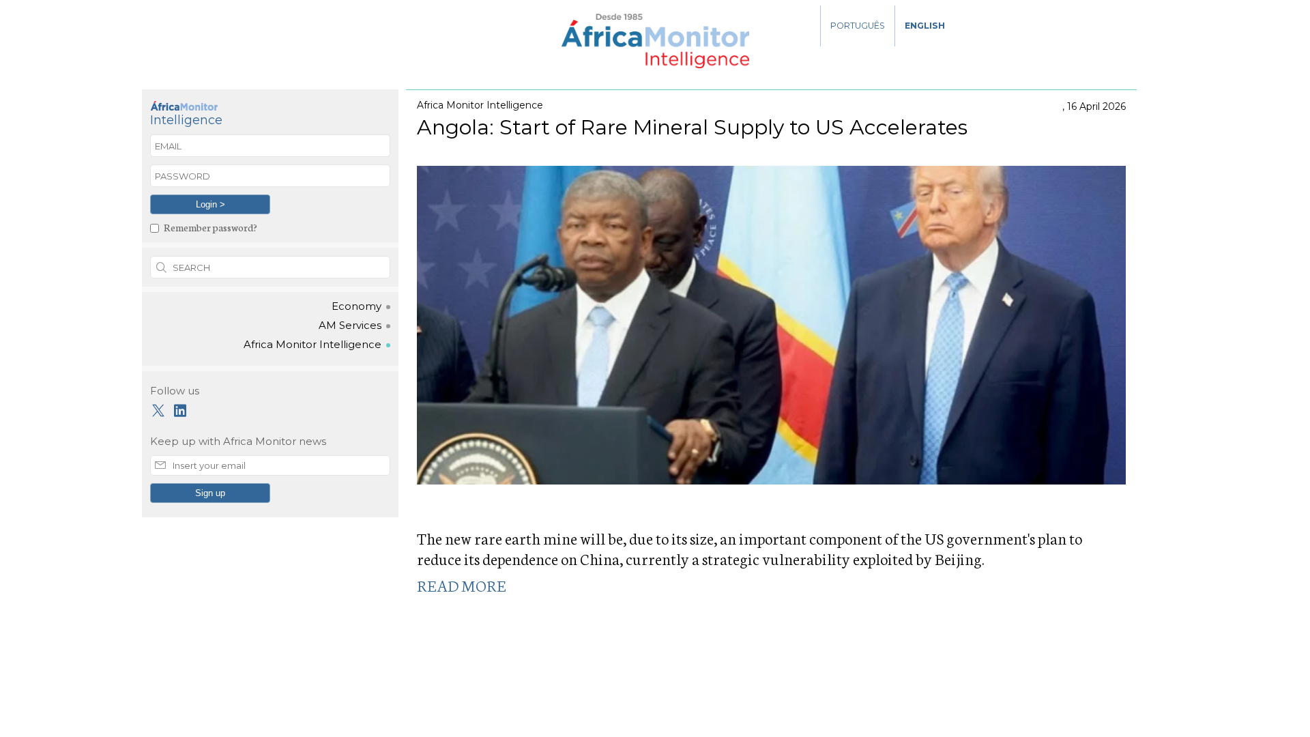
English (925, 25)
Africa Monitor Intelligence (312, 344)
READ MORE (461, 585)
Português (857, 25)
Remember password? (210, 227)
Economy (356, 306)
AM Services (350, 325)
